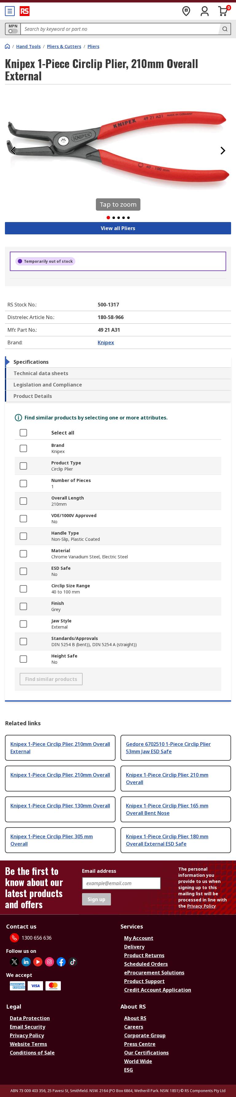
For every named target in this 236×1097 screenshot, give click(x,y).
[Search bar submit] (224, 28)
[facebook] (61, 961)
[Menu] (10, 11)
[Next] (222, 150)
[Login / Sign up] (205, 11)
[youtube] (37, 961)
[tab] (118, 361)
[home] (7, 46)
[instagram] (49, 961)
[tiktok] (72, 961)
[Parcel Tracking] (186, 11)
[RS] (25, 11)
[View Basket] (223, 11)
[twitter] (14, 961)
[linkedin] (26, 961)
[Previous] (13, 150)
